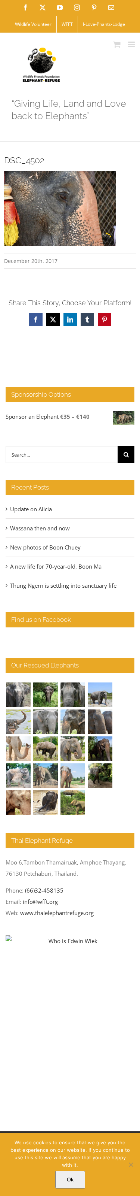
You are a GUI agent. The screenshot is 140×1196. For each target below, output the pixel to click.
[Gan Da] (46, 721)
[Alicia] (18, 721)
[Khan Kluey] (46, 802)
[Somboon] (73, 802)
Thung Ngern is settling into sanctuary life (63, 585)
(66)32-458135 (44, 890)
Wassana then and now (40, 528)
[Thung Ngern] (46, 694)
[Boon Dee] (46, 748)
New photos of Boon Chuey (45, 547)
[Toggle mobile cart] (117, 44)
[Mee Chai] (73, 721)
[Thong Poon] (18, 748)
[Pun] (73, 775)
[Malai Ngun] (100, 748)
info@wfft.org (40, 901)
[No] (130, 1164)
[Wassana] (18, 775)
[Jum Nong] (73, 748)
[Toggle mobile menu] (132, 44)
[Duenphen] (100, 775)
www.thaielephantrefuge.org (57, 913)
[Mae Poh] (100, 694)
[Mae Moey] (18, 694)
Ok (70, 1180)
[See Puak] (18, 802)
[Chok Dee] (46, 775)
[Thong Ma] (100, 721)
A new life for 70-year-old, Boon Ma (56, 566)
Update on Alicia (31, 509)
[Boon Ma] (73, 694)
